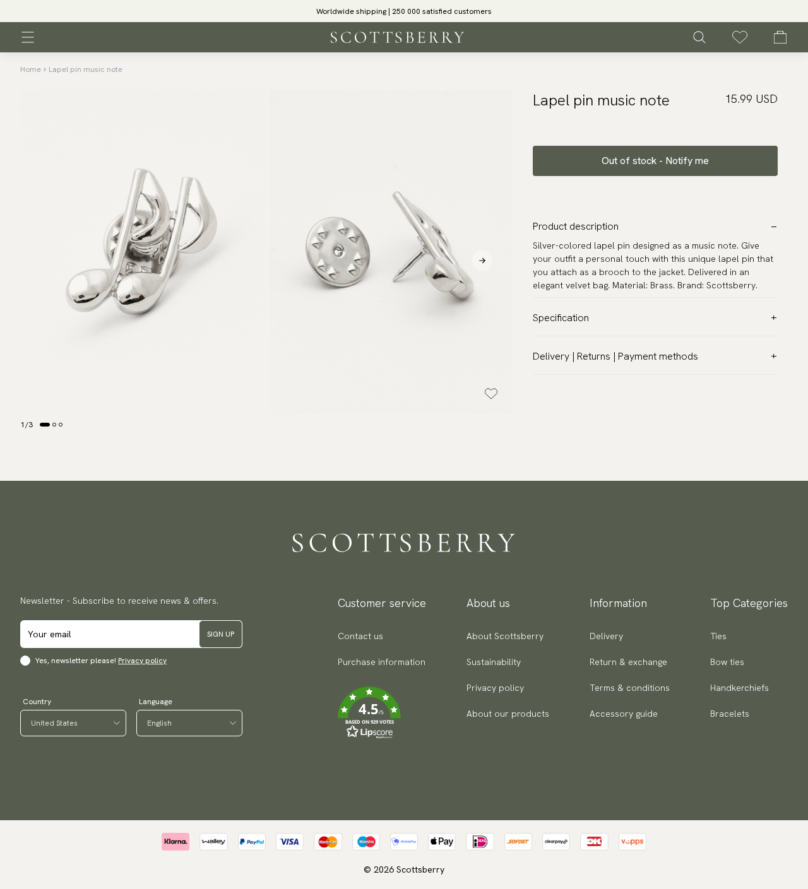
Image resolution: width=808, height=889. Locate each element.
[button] (404, 15)
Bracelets (729, 713)
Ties (718, 636)
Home (30, 69)
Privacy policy (142, 661)
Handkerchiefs (739, 687)
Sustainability (493, 662)
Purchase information (381, 662)
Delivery (606, 636)
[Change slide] (45, 425)
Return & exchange (628, 662)
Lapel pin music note (85, 69)
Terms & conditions (630, 687)
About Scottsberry (505, 636)
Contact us (360, 636)
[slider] (404, 11)
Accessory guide (624, 713)
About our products (507, 713)
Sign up (220, 634)
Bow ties (727, 662)
